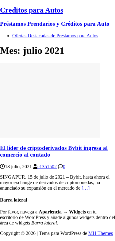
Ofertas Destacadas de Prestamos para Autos (55, 35)
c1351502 (47, 166)
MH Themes (100, 233)
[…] (86, 188)
